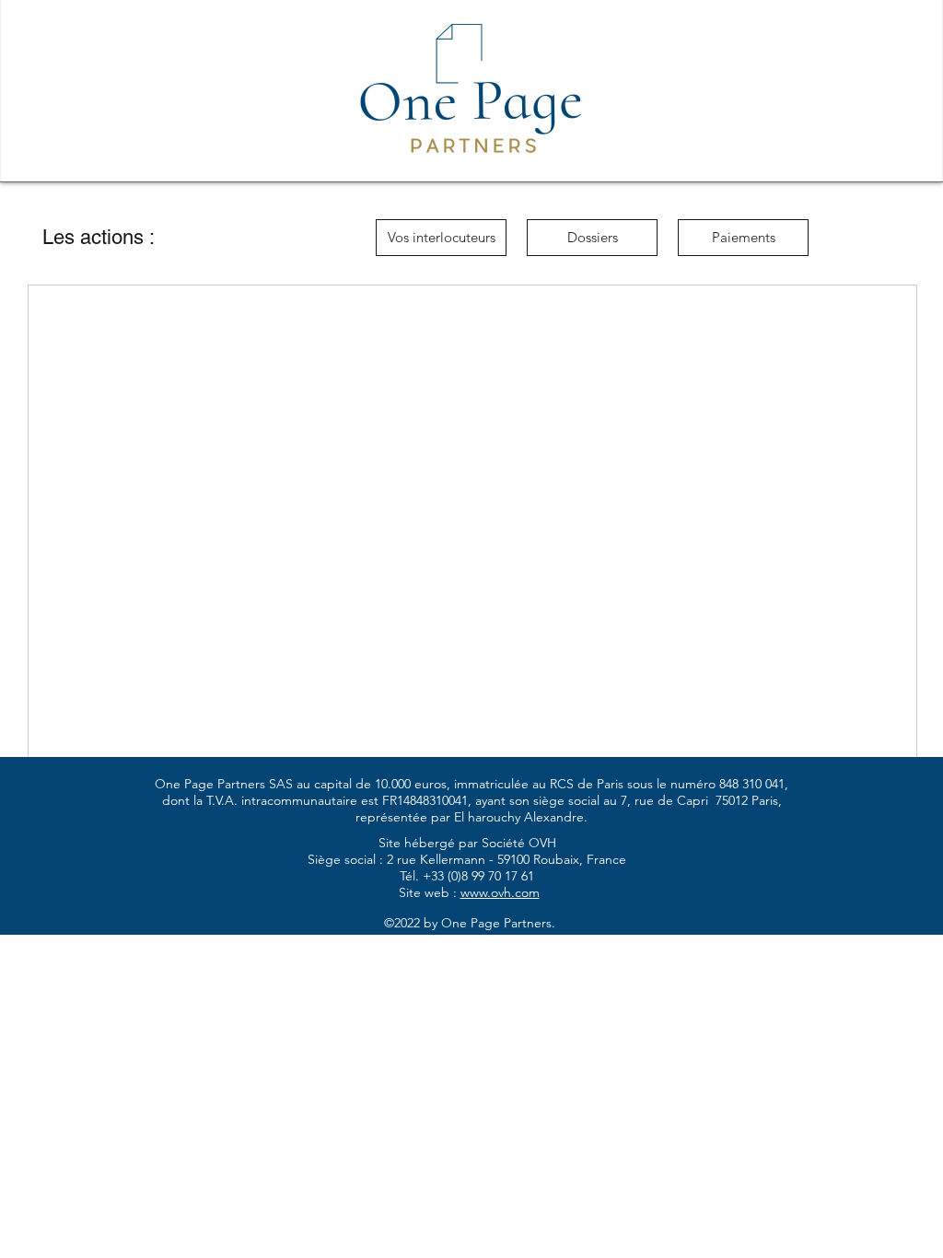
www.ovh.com (500, 892)
